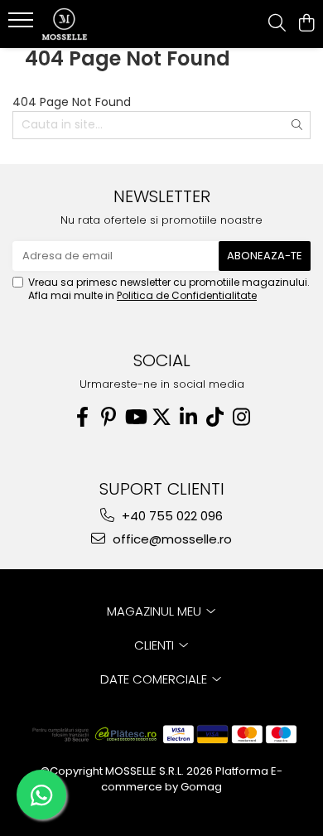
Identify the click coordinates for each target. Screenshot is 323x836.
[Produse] (22, 24)
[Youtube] (135, 417)
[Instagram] (241, 417)
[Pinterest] (108, 417)
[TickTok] (214, 417)
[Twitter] (161, 417)
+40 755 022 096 (170, 515)
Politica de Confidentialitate (187, 295)
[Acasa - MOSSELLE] (107, 24)
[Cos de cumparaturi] (306, 24)
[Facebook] (82, 417)
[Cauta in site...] (277, 24)
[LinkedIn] (188, 417)
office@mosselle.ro (170, 539)
